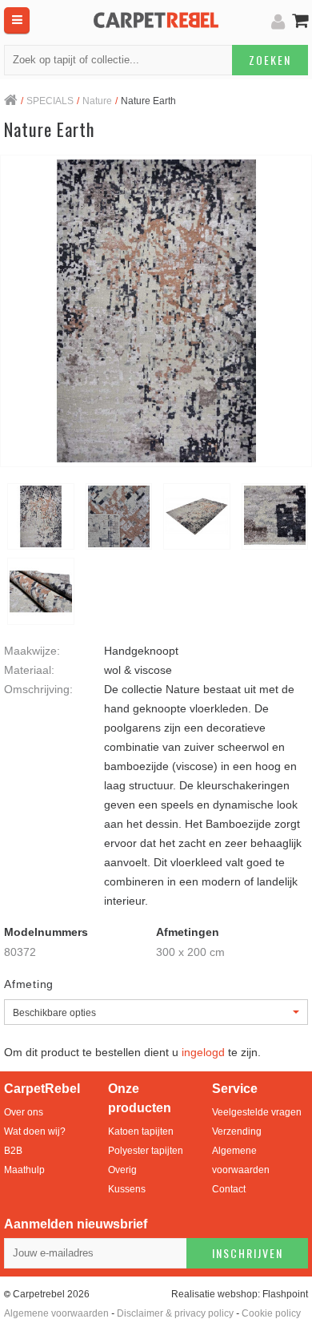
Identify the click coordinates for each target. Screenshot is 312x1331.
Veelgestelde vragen (257, 1112)
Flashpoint (285, 1294)
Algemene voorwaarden (241, 1160)
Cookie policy (271, 1313)
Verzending (237, 1131)
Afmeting (29, 984)
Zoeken (270, 59)
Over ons (23, 1112)
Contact (229, 1189)
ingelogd (203, 1052)
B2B (13, 1150)
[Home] (11, 101)
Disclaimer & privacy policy (175, 1313)
